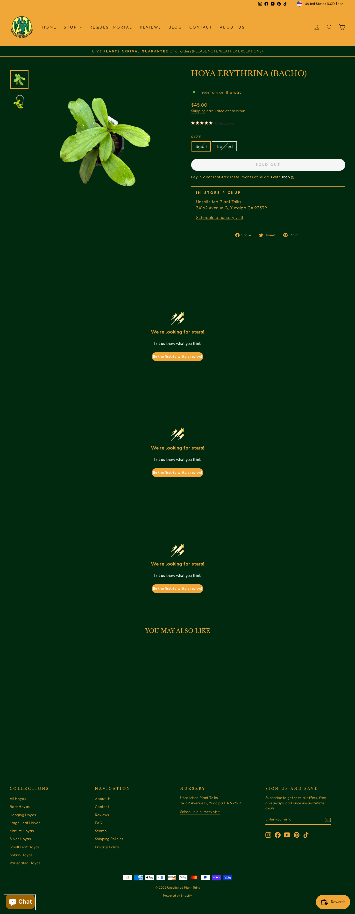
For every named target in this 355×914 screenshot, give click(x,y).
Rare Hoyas (20, 806)
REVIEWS (150, 27)
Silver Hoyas (20, 838)
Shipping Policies (109, 838)
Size (196, 137)
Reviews (102, 814)
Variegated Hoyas (25, 863)
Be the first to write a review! (177, 356)
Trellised (224, 146)
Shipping (198, 111)
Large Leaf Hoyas (25, 822)
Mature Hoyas (22, 830)
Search (101, 830)
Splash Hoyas (21, 855)
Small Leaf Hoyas (24, 847)
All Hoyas (18, 798)
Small (201, 146)
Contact (201, 27)
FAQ (98, 822)
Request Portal (111, 27)
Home (49, 27)
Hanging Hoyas (23, 814)
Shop (71, 27)
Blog (175, 27)
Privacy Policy (107, 847)
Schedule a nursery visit (219, 217)
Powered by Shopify (177, 895)
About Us (232, 27)
